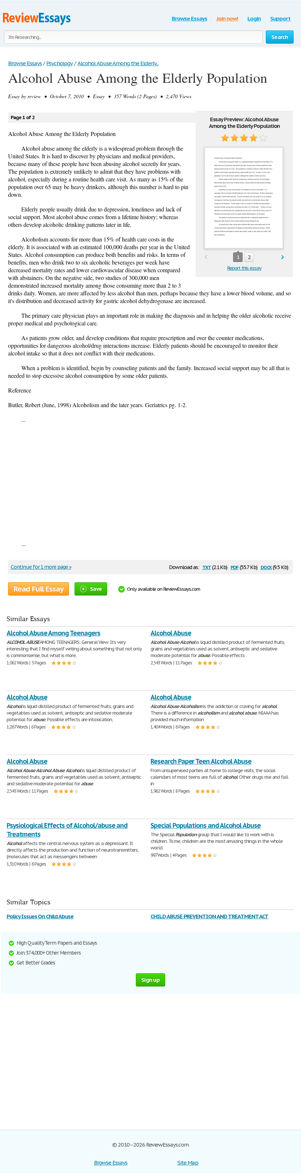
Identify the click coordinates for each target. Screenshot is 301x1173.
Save (96, 588)
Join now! (227, 18)
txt (206, 566)
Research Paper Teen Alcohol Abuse (200, 761)
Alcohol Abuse (170, 633)
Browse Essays (189, 18)
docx (266, 566)
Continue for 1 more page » (41, 567)
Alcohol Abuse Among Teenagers (53, 633)
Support (280, 18)
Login (254, 18)
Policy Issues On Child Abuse (40, 916)
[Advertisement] (150, 481)
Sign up (150, 979)
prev (205, 257)
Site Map (187, 1162)
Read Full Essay (39, 589)
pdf (235, 566)
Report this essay (244, 268)
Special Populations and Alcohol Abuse (205, 825)
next (282, 257)
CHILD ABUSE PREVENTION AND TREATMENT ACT (209, 916)
